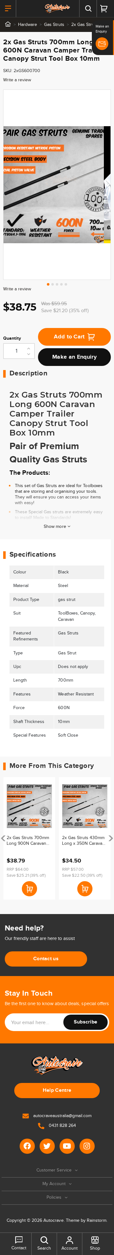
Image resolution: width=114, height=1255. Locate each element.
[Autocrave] (57, 8)
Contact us (46, 959)
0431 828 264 (62, 1125)
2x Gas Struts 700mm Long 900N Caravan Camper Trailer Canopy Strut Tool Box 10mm (29, 840)
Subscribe (86, 1022)
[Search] (88, 8)
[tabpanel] (57, 185)
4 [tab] (61, 284)
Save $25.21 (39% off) (26, 875)
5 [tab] (66, 284)
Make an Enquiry (74, 357)
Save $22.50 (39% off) (82, 875)
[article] (29, 838)
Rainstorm (96, 1220)
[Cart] (104, 8)
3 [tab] (57, 284)
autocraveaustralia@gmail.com (62, 1115)
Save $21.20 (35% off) (65, 311)
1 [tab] (48, 284)
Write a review (17, 80)
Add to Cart (69, 336)
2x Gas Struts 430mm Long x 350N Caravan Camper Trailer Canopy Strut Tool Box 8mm (84, 840)
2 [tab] (52, 284)
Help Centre (57, 1090)
